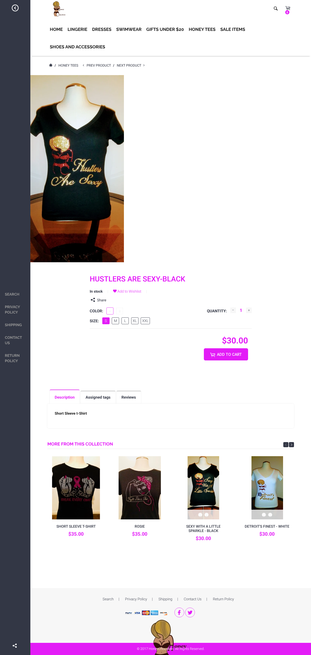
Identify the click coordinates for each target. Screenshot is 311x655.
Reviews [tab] (128, 397)
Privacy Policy (12, 309)
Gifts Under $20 (165, 29)
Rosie (140, 526)
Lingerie (77, 29)
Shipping (13, 325)
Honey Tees (202, 29)
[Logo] (58, 8)
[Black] (109, 310)
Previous (285, 444)
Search (12, 294)
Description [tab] (65, 397)
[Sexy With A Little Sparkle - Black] (203, 487)
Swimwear (128, 29)
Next (291, 444)
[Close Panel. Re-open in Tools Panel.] (15, 9)
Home (56, 29)
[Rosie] (139, 487)
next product (130, 66)
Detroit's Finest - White (267, 526)
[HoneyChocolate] (171, 644)
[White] (119, 310)
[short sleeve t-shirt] (76, 487)
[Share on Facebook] (15, 638)
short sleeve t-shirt (76, 526)
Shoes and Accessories (77, 47)
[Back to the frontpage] (50, 66)
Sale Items (232, 29)
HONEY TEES (68, 66)
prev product (100, 66)
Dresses (102, 29)
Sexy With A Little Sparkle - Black (203, 528)
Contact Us (13, 340)
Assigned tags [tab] (98, 397)
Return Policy (12, 358)
